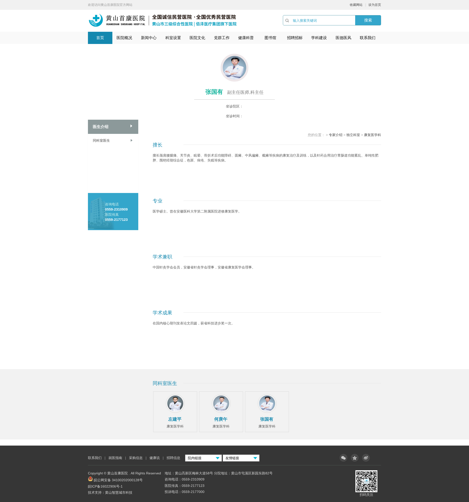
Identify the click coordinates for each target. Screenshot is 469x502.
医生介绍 (100, 127)
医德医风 (343, 38)
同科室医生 (101, 140)
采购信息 (136, 458)
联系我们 (367, 38)
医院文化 (197, 38)
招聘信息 (173, 458)
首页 (100, 38)
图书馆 (270, 38)
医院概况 (124, 38)
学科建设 (319, 38)
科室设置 (173, 38)
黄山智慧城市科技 (118, 492)
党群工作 (222, 38)
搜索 (368, 20)
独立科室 (353, 135)
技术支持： (96, 492)
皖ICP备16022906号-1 (105, 486)
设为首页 (374, 5)
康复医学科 (372, 135)
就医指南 (115, 458)
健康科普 (246, 38)
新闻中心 (149, 38)
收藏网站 (356, 5)
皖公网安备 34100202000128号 (118, 480)
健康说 (155, 458)
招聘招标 (295, 38)
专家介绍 (335, 135)
